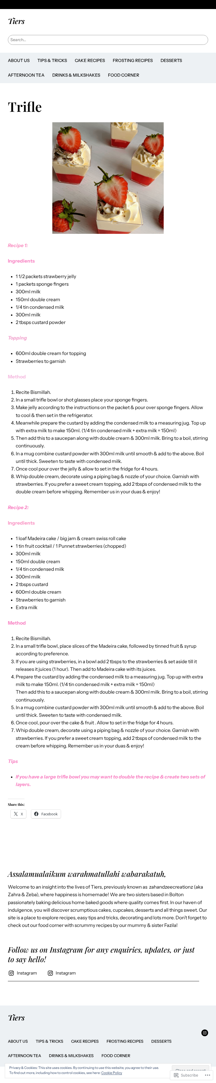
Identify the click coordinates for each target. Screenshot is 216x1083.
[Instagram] (204, 1032)
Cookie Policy (111, 1073)
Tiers (16, 21)
